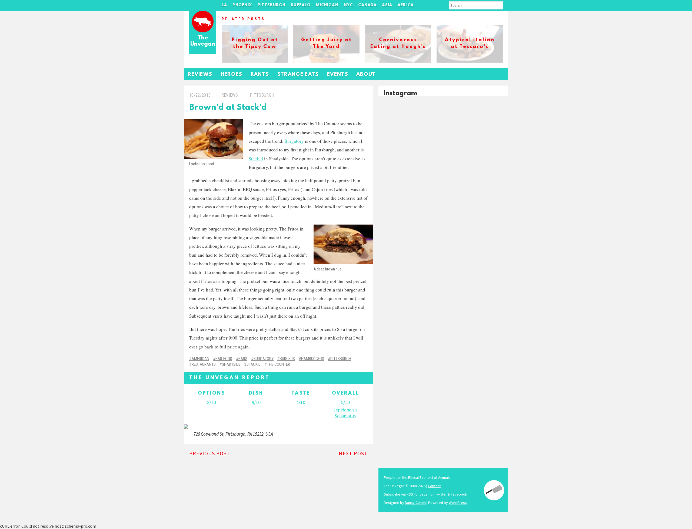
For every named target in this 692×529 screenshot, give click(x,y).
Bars (242, 358)
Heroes (231, 74)
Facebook (459, 494)
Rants (260, 74)
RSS (410, 494)
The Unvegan (202, 41)
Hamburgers (312, 358)
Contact (434, 485)
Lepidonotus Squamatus (345, 413)
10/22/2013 (200, 95)
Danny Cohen (415, 502)
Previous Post (209, 453)
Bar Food (223, 358)
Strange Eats (298, 74)
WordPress (458, 502)
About (366, 74)
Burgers (287, 358)
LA (224, 5)
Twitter (441, 494)
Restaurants (204, 364)
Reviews (200, 74)
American (200, 358)
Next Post (353, 453)
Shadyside (231, 364)
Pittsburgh (272, 5)
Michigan (327, 5)
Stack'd (254, 364)
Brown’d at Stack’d (228, 108)
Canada (367, 5)
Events (337, 74)
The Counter (278, 364)
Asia (387, 5)
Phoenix (242, 5)
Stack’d (256, 158)
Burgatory (294, 141)
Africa (406, 5)
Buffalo (301, 5)
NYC (348, 5)
